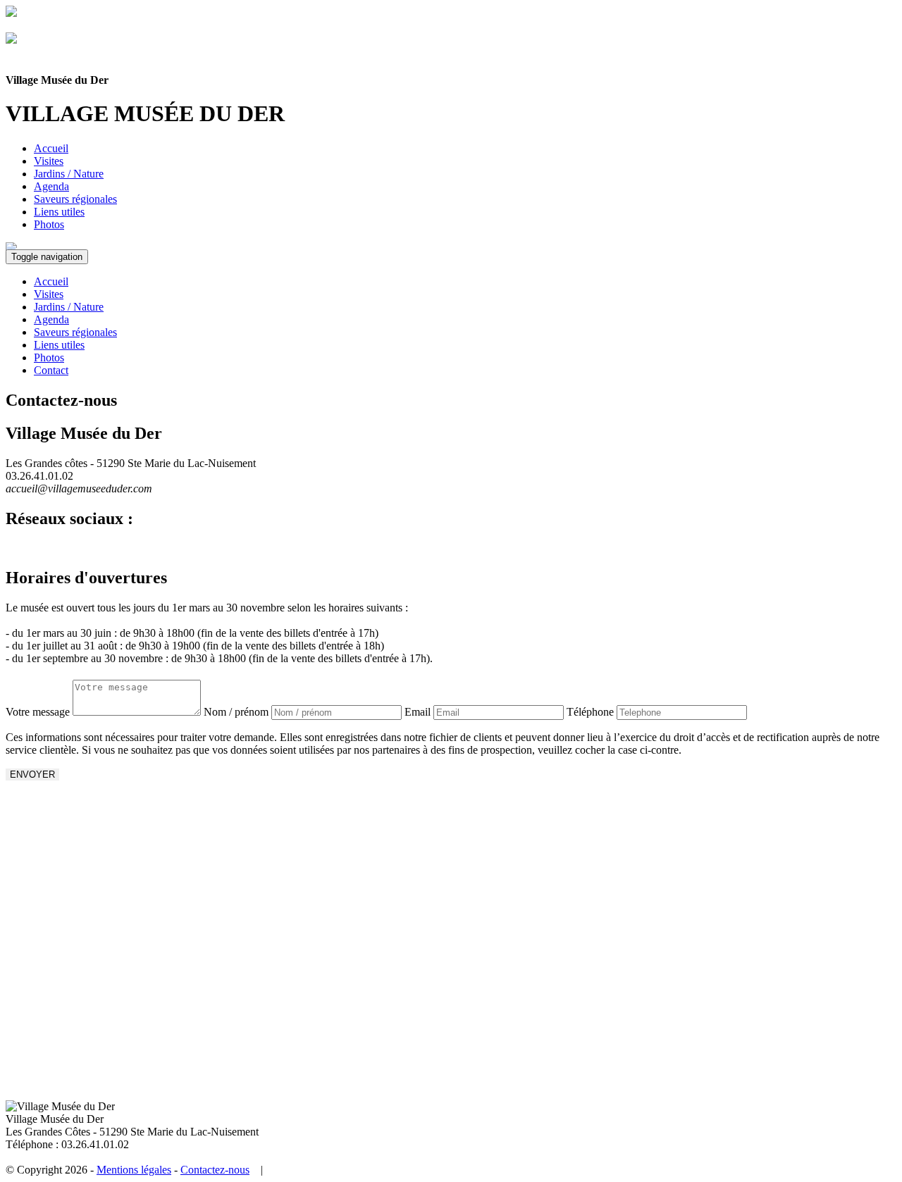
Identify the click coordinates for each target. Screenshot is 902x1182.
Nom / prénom (236, 712)
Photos (49, 224)
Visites (48, 161)
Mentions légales (134, 1170)
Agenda (51, 186)
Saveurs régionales (75, 199)
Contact (51, 370)
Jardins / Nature (69, 174)
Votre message (38, 712)
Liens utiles (59, 212)
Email (417, 712)
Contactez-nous (214, 1170)
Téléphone (590, 712)
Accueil (51, 148)
